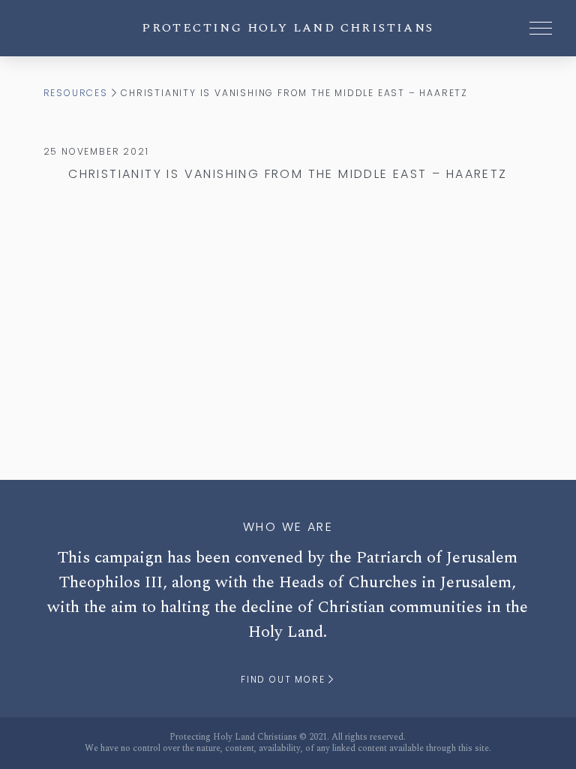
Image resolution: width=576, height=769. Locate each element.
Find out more (284, 679)
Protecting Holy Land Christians (288, 28)
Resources (76, 92)
